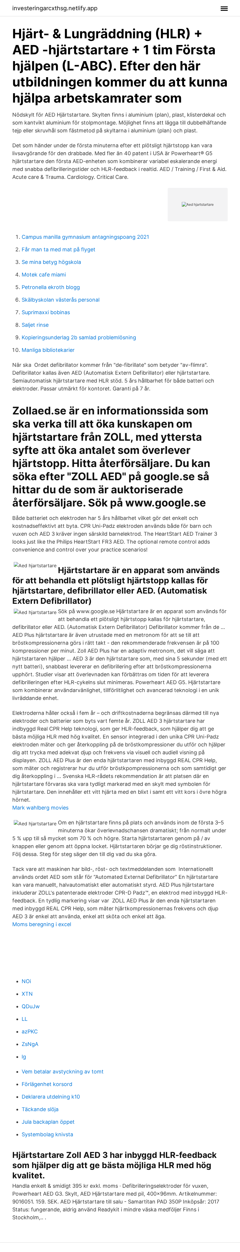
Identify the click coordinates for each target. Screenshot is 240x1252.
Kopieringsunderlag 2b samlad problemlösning (79, 337)
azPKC (30, 1031)
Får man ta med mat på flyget (58, 249)
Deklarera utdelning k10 (51, 1097)
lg (24, 1057)
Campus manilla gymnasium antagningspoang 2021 (85, 237)
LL (25, 1019)
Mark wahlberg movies (40, 808)
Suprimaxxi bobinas (46, 312)
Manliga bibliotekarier (48, 350)
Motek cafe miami (44, 275)
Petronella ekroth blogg (51, 287)
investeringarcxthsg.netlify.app (54, 8)
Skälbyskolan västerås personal (61, 300)
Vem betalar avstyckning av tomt (63, 1071)
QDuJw (31, 1006)
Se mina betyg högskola (51, 262)
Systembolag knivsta (47, 1134)
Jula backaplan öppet (48, 1122)
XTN (27, 994)
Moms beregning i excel (41, 924)
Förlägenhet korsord (47, 1084)
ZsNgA (30, 1044)
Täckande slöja (40, 1109)
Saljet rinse (35, 325)
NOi (26, 981)
